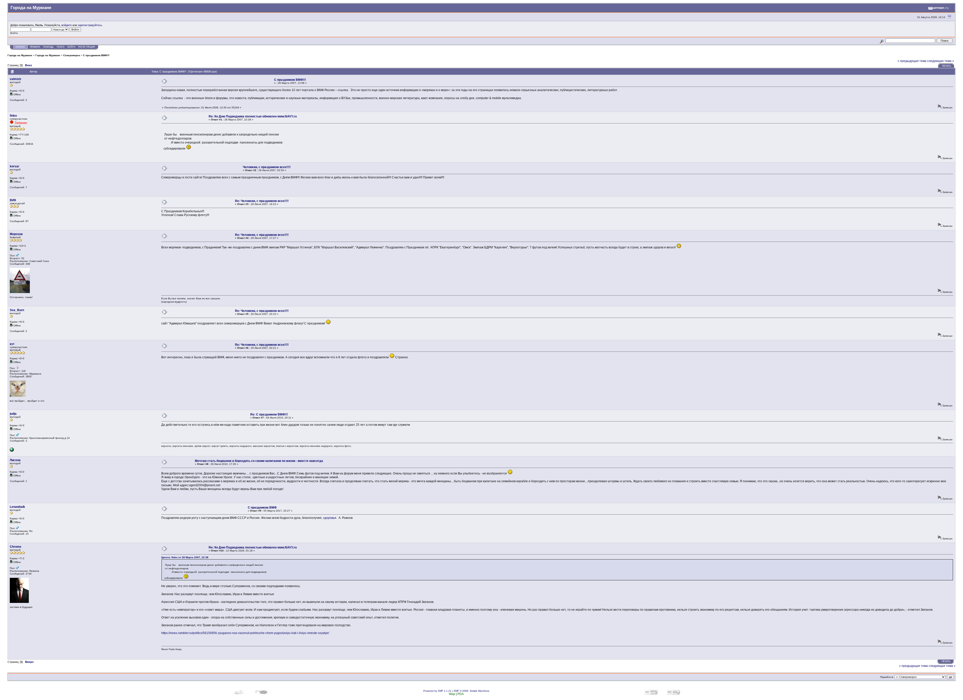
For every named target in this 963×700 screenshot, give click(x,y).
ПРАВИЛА (35, 47)
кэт (12, 344)
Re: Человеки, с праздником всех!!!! (262, 201)
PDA (460, 694)
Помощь (48, 47)
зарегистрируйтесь (90, 25)
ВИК (13, 200)
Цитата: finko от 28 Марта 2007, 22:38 (184, 557)
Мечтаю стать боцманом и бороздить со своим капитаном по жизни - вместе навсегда (259, 461)
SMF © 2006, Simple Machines (471, 690)
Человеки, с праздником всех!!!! (267, 167)
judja (13, 413)
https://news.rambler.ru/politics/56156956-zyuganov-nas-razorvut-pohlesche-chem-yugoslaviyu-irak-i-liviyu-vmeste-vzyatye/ (245, 633)
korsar (14, 166)
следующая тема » (940, 61)
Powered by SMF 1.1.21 (437, 690)
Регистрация (86, 47)
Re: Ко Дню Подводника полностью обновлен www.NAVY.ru (253, 116)
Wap (452, 694)
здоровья (329, 518)
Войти (71, 47)
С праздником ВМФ (262, 507)
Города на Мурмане (20, 55)
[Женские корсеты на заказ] (12, 450)
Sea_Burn (17, 310)
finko (13, 115)
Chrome (15, 546)
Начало (20, 47)
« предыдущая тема (912, 61)
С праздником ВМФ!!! (96, 55)
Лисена (15, 460)
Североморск (71, 55)
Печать (946, 66)
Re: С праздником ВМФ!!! (269, 414)
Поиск (60, 47)
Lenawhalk (17, 507)
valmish (15, 79)
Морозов (16, 234)
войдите (66, 25)
